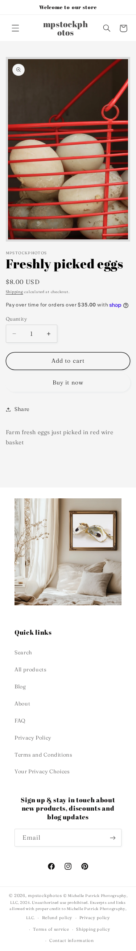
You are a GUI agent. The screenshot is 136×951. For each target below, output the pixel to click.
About (22, 703)
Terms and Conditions (44, 755)
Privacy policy (94, 917)
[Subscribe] (112, 838)
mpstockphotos (45, 895)
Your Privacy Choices (42, 771)
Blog (20, 686)
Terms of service (51, 929)
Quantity (16, 319)
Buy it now (68, 382)
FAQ (20, 720)
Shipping (14, 291)
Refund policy (57, 917)
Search (23, 652)
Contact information (71, 940)
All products (31, 669)
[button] (15, 28)
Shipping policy (93, 929)
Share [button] (22, 409)
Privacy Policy (33, 737)
